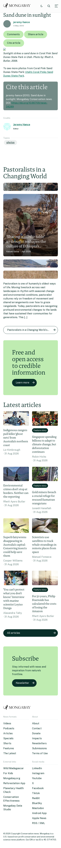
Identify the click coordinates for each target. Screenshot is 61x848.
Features (8, 748)
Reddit (36, 798)
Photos (10, 142)
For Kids (8, 773)
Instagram (38, 773)
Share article (35, 34)
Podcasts (8, 728)
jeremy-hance (21, 22)
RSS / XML (38, 823)
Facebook (38, 788)
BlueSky (37, 803)
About (35, 723)
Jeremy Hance (21, 124)
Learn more (22, 382)
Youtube (37, 778)
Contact (37, 728)
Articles (8, 733)
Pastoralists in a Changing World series (30, 329)
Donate (36, 733)
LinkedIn (37, 768)
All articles (13, 632)
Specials (8, 738)
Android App (39, 813)
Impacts (37, 738)
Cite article (13, 42)
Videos (7, 723)
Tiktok (36, 793)
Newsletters (39, 743)
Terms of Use (40, 753)
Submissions (39, 748)
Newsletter (22, 682)
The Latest (9, 753)
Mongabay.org (11, 778)
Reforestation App (14, 783)
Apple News (39, 818)
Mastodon (38, 808)
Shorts (7, 743)
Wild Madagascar (13, 768)
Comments (13, 34)
